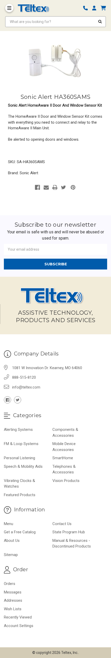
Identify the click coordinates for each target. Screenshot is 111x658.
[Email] (46, 187)
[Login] (96, 8)
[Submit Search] (100, 21)
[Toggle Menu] (9, 8)
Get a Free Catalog (20, 532)
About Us (12, 540)
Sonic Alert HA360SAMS (55, 96)
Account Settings (18, 625)
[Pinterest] (73, 187)
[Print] (55, 187)
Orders (9, 583)
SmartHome (62, 458)
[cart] (103, 8)
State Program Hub (68, 532)
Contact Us (62, 523)
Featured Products (19, 495)
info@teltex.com (26, 387)
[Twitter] (63, 187)
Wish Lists (12, 609)
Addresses (13, 600)
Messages (12, 592)
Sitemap (11, 554)
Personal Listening (19, 458)
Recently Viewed (18, 617)
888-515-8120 (24, 377)
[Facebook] (37, 187)
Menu (8, 523)
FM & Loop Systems (21, 443)
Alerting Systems (18, 429)
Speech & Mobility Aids (23, 466)
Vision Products (66, 480)
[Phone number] (87, 8)
